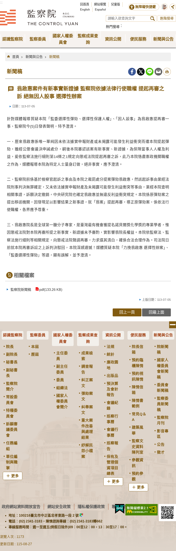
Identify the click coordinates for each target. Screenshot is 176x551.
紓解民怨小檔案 (87, 451)
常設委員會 (12, 400)
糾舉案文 (87, 410)
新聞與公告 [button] (163, 39)
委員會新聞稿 (162, 388)
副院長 (12, 354)
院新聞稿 (162, 349)
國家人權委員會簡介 (62, 401)
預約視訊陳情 (137, 376)
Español (100, 9)
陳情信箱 (137, 390)
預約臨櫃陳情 (137, 363)
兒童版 (115, 4)
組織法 (62, 388)
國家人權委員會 (63, 338)
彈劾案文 (87, 396)
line (149, 72)
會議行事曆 (112, 432)
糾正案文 (87, 383)
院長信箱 (137, 349)
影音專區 (162, 434)
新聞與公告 (34, 57)
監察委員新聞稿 (162, 404)
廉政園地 (112, 365)
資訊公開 (113, 335)
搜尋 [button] (152, 18)
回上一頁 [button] (127, 312)
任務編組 (12, 446)
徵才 (161, 452)
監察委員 (38, 335)
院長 (10, 347)
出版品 (112, 375)
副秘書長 (12, 373)
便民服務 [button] (138, 39)
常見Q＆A (139, 417)
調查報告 (87, 369)
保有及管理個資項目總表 (112, 465)
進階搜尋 (167, 18)
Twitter (141, 72)
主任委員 (62, 356)
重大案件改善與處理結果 (87, 428)
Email (158, 72)
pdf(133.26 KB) (50, 289)
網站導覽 (100, 4)
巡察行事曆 (112, 419)
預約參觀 (137, 476)
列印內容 (167, 72)
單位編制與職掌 (12, 462)
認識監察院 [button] (12, 39)
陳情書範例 (137, 403)
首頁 (15, 57)
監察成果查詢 (88, 338)
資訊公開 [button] (113, 39)
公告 (161, 444)
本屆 (35, 347)
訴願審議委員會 (12, 429)
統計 (110, 354)
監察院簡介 (12, 386)
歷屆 (35, 354)
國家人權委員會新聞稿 (162, 368)
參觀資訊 (137, 463)
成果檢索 (87, 356)
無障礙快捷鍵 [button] (145, 7)
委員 (60, 380)
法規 (110, 347)
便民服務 (138, 335)
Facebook (132, 72)
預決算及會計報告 (112, 389)
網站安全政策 (59, 506)
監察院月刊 (162, 420)
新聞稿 (54, 57)
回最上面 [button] (156, 312)
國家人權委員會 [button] (63, 39)
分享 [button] (173, 7)
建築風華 (137, 430)
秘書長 (12, 362)
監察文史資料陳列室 (137, 446)
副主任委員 (62, 369)
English (85, 9)
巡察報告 (112, 446)
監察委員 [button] (38, 39)
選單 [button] (172, 324)
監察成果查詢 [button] (88, 39)
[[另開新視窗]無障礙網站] (141, 510)
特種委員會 (12, 413)
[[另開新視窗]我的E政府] (119, 509)
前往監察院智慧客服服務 (164, 6)
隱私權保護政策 (91, 506)
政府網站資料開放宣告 (21, 506)
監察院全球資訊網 (39, 17)
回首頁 (84, 4)
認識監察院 (12, 335)
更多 (15, 476)
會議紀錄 (112, 405)
